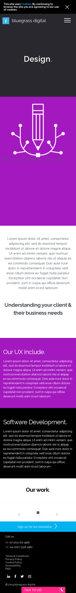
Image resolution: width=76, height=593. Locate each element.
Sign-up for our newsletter (35, 526)
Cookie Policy (13, 562)
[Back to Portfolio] (38, 512)
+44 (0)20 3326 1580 (21, 547)
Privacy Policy (13, 559)
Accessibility (13, 565)
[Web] (57, 512)
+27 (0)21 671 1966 (19, 542)
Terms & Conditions (17, 556)
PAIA (8, 568)
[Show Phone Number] (62, 590)
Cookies (26, 4)
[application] (75, 592)
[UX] (19, 512)
